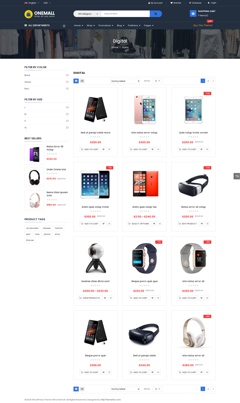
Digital (125, 47)
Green (27, 81)
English (32, 2)
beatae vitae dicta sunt (95, 281)
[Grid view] (76, 81)
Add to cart (91, 149)
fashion (59, 228)
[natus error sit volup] (34, 154)
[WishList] (103, 149)
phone (47, 234)
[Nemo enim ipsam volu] (34, 200)
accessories (32, 228)
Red (26, 88)
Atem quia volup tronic (95, 207)
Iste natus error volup (144, 132)
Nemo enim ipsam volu (57, 194)
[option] (46, 179)
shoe (57, 234)
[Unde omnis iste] (34, 177)
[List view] (82, 81)
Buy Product (189, 223)
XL (25, 127)
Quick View (95, 103)
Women (30, 240)
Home (115, 47)
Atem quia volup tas (144, 207)
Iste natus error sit (193, 281)
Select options (140, 223)
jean (28, 234)
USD (46, 2)
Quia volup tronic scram (193, 132)
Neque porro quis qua (144, 281)
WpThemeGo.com (111, 399)
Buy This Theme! (203, 25)
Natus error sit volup (193, 207)
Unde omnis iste (56, 169)
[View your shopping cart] (193, 13)
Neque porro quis (95, 355)
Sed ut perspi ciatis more (95, 132)
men (37, 234)
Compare (109, 149)
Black (27, 75)
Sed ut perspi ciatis (144, 355)
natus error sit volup (55, 148)
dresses (47, 228)
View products (91, 298)
